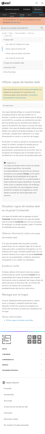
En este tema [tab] (8, 106)
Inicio (5, 15)
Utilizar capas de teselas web (16, 49)
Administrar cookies (11, 419)
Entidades (26, 9)
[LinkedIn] (39, 337)
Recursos (38, 9)
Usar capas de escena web (15, 58)
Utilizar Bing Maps (9, 72)
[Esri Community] (29, 342)
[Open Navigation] (42, 3)
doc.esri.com (15, 22)
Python (41, 15)
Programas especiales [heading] (10, 370)
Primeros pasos (13, 15)
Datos (11, 33)
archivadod (33, 89)
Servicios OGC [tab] (10, 67)
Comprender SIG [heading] (8, 359)
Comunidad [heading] (6, 354)
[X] (34, 337)
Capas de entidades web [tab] (14, 63)
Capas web (8, 36)
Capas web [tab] (9, 40)
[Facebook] (29, 337)
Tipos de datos (20, 33)
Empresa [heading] (5, 365)
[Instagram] (34, 342)
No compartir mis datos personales (16, 425)
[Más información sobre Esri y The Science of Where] (6, 340)
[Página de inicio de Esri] (6, 3)
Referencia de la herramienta (32, 15)
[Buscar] (37, 3)
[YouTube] (39, 342)
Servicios (31, 33)
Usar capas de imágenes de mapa (17, 44)
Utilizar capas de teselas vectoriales (18, 53)
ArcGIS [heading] (4, 349)
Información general (12, 9)
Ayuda (22, 15)
